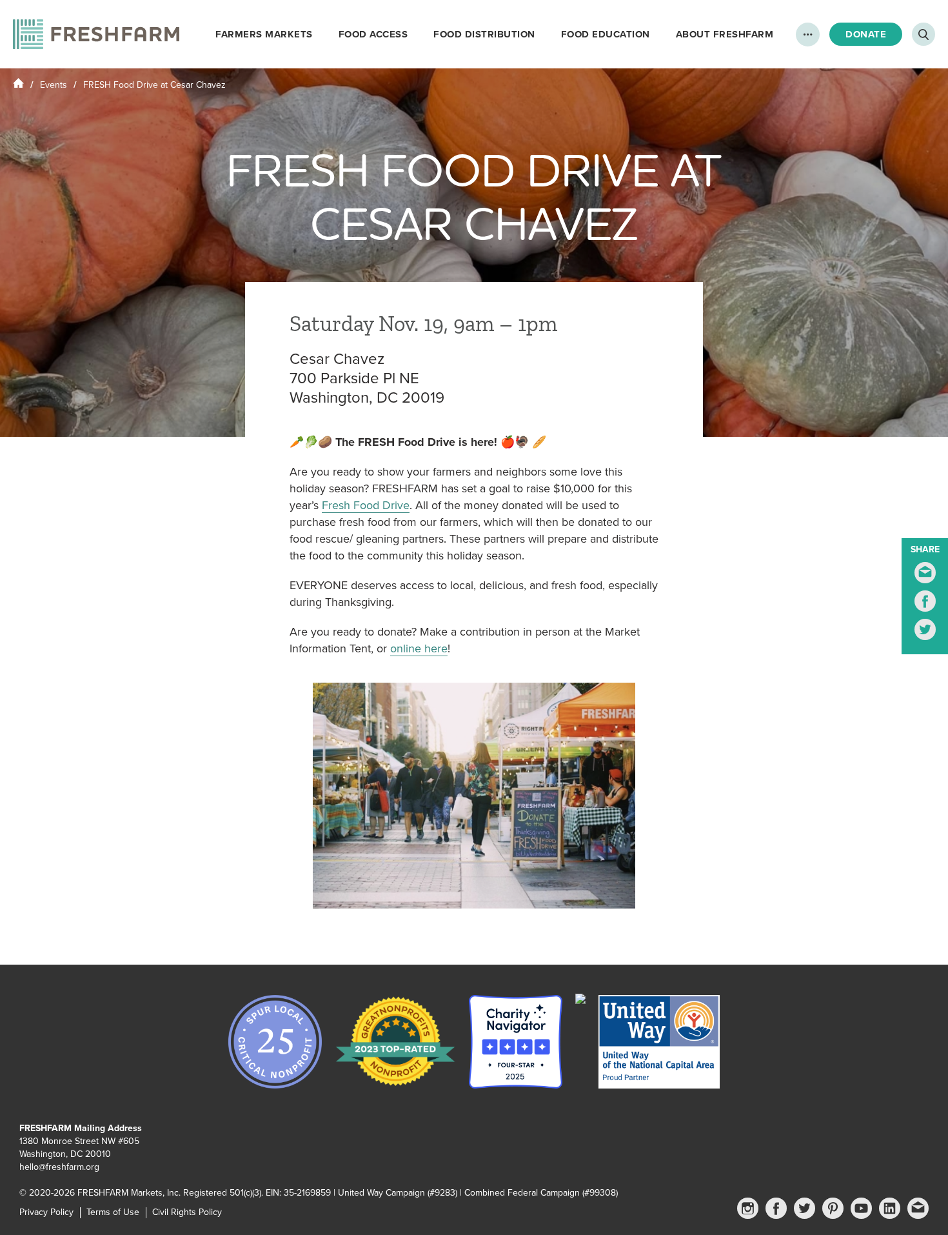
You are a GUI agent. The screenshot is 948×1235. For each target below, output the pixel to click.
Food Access (373, 34)
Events (53, 84)
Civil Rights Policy (187, 1212)
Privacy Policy (46, 1212)
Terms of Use (112, 1212)
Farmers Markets (264, 34)
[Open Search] (923, 34)
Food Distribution (484, 34)
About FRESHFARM (725, 34)
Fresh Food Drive (366, 505)
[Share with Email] (925, 572)
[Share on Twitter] (925, 629)
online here (419, 648)
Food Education (605, 34)
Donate (865, 34)
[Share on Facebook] (925, 601)
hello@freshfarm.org (59, 1166)
